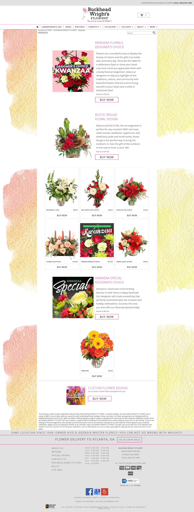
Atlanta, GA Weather (84, 501)
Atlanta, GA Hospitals (110, 497)
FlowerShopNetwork (99, 507)
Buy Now (107, 100)
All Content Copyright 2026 (75, 507)
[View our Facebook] (89, 495)
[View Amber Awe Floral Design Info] (97, 349)
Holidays (126, 27)
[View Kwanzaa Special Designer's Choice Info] (73, 297)
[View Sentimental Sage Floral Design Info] (62, 188)
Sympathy (94, 27)
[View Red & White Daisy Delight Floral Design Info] (97, 188)
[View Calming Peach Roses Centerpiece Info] (62, 240)
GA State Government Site (107, 501)
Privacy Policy (118, 507)
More (152, 27)
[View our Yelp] (104, 495)
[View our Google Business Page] (97, 495)
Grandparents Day (52, 27)
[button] (143, 15)
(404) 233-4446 (185, 3)
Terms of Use (104, 509)
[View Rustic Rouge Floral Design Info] (73, 136)
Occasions (110, 27)
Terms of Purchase (136, 507)
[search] (154, 32)
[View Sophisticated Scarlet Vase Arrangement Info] (132, 188)
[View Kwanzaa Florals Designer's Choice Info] (73, 71)
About (140, 27)
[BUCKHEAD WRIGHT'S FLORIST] (96, 14)
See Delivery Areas (129, 439)
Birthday (80, 27)
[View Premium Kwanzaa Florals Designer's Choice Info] (97, 240)
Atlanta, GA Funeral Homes (86, 497)
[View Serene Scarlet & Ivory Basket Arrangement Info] (132, 240)
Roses (68, 27)
